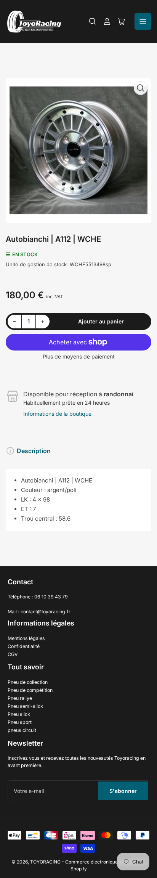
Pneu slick (19, 714)
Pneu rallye (20, 698)
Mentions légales (26, 638)
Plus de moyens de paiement (79, 356)
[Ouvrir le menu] (143, 21)
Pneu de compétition (30, 690)
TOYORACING (45, 862)
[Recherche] (92, 21)
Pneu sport (20, 722)
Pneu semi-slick (25, 706)
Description (34, 451)
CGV (13, 654)
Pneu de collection (28, 682)
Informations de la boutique (57, 413)
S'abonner (123, 791)
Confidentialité (24, 646)
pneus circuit (22, 730)
